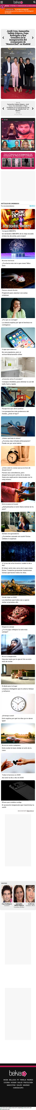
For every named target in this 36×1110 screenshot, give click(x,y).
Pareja (23, 1080)
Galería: (18, 155)
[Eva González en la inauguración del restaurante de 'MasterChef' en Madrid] (6, 162)
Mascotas (11, 1085)
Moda (5, 1080)
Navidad (26, 1085)
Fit (18, 1080)
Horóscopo (18, 1088)
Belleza (12, 1080)
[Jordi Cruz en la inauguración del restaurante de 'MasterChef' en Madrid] (26, 162)
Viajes (19, 1085)
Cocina (7, 1082)
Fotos (13, 6)
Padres (30, 1080)
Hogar (13, 1082)
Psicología (28, 1082)
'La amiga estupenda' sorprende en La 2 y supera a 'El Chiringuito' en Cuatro (19, 11)
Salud (19, 1082)
